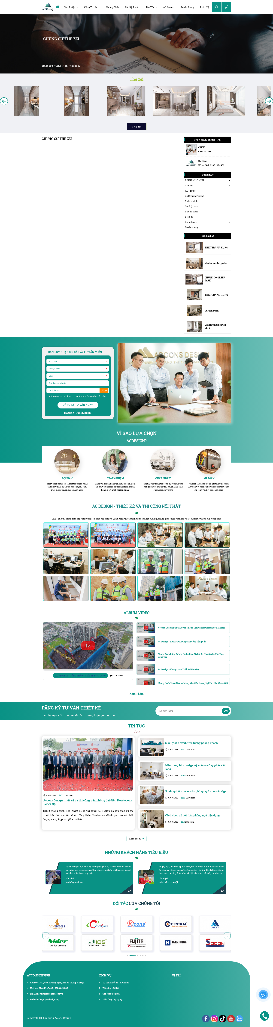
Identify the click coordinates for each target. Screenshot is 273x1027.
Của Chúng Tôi (136, 903)
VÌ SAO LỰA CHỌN (137, 433)
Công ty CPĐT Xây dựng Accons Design (49, 1017)
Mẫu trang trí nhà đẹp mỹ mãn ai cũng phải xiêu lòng (195, 767)
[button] (269, 101)
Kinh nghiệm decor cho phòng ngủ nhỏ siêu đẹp (195, 791)
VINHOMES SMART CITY (215, 326)
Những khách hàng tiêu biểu (136, 852)
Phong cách (112, 7)
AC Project (169, 7)
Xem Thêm (137, 693)
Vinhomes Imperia (216, 263)
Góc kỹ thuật (132, 7)
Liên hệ (204, 7)
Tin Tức (136, 725)
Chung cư (75, 65)
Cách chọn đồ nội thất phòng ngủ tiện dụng (192, 815)
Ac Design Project (194, 195)
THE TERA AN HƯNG (216, 247)
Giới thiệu (69, 7)
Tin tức (150, 7)
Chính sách (191, 201)
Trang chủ (47, 65)
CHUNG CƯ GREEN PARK (215, 279)
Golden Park (212, 310)
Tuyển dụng (187, 7)
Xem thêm (135, 838)
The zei (136, 79)
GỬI (226, 711)
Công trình (90, 7)
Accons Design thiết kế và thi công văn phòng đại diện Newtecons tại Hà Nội (87, 802)
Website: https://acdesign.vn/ (44, 999)
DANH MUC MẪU (194, 180)
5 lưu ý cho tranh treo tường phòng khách (191, 743)
